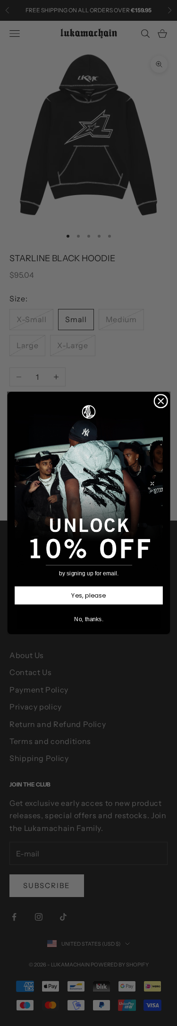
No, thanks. (88, 619)
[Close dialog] (160, 401)
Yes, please (88, 595)
